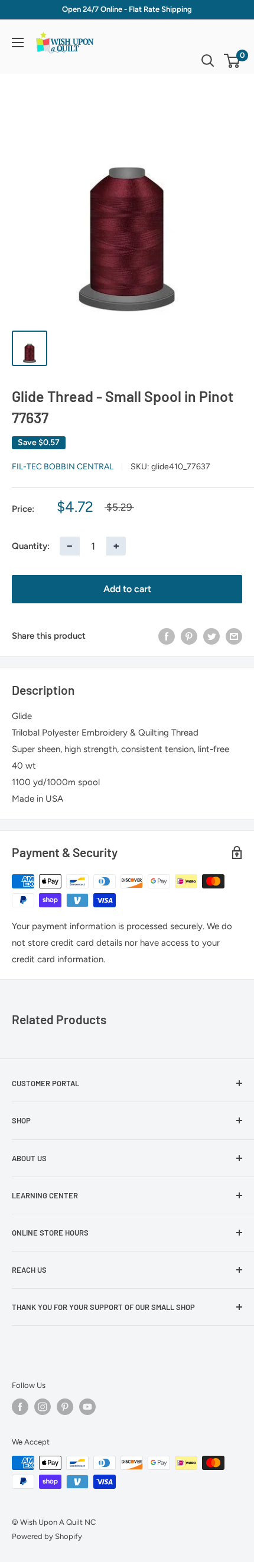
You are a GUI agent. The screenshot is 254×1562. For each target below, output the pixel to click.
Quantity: (31, 546)
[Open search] (207, 60)
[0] (232, 61)
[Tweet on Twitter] (211, 635)
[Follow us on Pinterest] (65, 1406)
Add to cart (127, 588)
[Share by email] (234, 635)
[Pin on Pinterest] (189, 635)
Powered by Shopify (47, 1536)
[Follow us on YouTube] (87, 1406)
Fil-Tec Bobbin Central (62, 467)
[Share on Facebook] (166, 635)
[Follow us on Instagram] (42, 1406)
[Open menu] (18, 42)
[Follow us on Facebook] (20, 1406)
